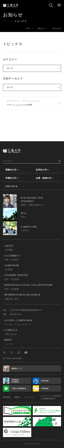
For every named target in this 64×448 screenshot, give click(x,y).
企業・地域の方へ (44, 178)
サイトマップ (29, 397)
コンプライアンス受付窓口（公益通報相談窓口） (50, 397)
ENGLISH (10, 186)
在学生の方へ (42, 169)
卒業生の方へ (11, 178)
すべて (10, 68)
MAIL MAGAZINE (14, 358)
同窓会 (17, 397)
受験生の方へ (11, 169)
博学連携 (6, 397)
